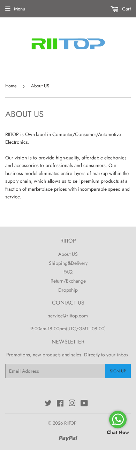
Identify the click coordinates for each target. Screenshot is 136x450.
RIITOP (70, 423)
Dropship (68, 289)
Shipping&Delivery (68, 263)
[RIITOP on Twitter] (48, 404)
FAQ (68, 271)
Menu (19, 8)
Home (11, 85)
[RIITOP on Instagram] (72, 404)
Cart (126, 8)
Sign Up (118, 371)
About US (68, 254)
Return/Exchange (68, 280)
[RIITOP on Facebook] (60, 404)
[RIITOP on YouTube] (84, 404)
